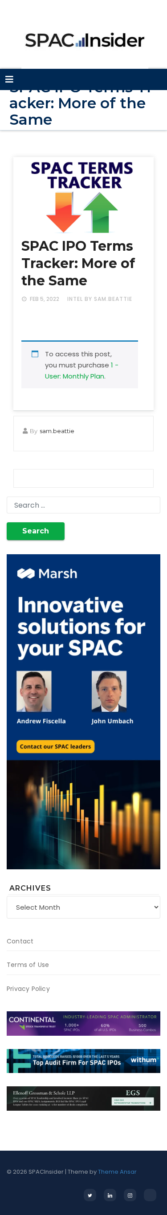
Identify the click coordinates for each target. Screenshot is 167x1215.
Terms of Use (28, 964)
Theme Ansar (117, 1172)
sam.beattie (57, 430)
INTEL (75, 299)
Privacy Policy (28, 988)
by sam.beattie (108, 299)
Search (35, 531)
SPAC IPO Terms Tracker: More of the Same (78, 263)
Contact (20, 941)
